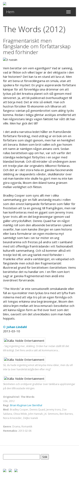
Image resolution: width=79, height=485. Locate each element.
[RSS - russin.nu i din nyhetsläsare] (16, 470)
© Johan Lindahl (15, 327)
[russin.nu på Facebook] (4, 470)
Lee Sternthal (34, 405)
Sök (44, 457)
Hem (10, 11)
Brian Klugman (18, 405)
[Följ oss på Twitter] (10, 470)
